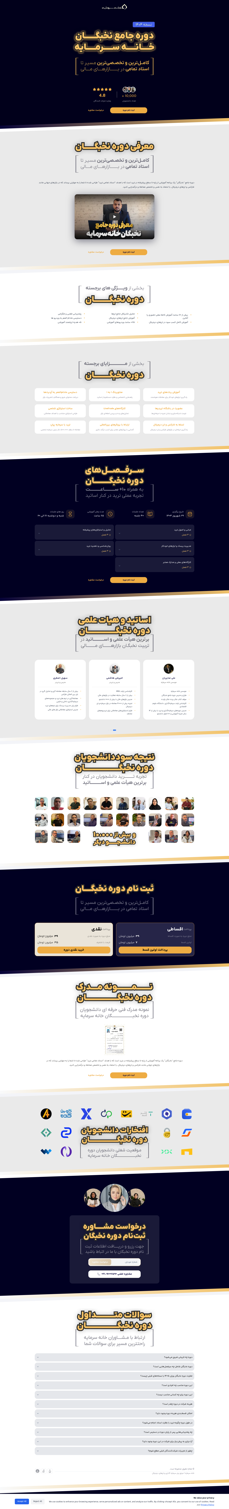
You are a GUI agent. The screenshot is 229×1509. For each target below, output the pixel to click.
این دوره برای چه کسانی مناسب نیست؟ (174, 1394)
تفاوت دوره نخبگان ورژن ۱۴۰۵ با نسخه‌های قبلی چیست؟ (166, 1376)
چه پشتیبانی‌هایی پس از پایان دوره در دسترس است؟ (168, 1432)
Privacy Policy (207, 1505)
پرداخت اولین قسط (155, 950)
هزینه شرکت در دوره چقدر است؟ (177, 1404)
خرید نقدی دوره (74, 950)
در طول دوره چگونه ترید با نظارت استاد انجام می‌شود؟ (167, 1423)
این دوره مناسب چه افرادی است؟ (177, 1385)
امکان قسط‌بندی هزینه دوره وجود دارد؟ (174, 1413)
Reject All (37, 1501)
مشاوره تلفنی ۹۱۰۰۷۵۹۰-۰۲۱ (117, 1274)
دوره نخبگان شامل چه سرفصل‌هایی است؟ (172, 1366)
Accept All (21, 1501)
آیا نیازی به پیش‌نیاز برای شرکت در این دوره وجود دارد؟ (167, 1441)
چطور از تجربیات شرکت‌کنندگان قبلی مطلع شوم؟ (170, 1451)
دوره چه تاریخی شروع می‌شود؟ (178, 1357)
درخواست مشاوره (96, 110)
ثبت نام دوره (129, 110)
